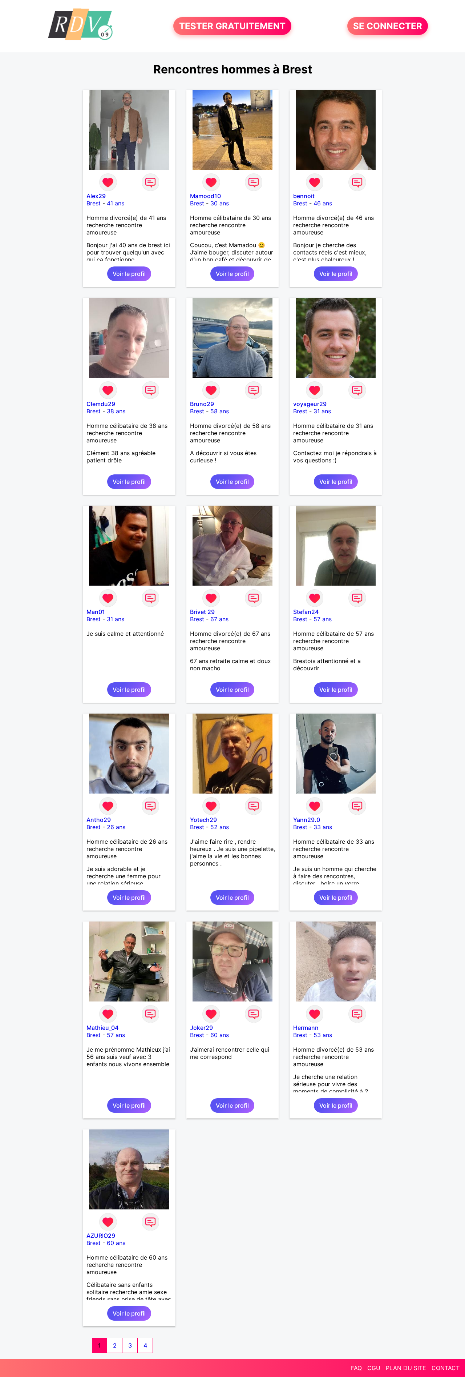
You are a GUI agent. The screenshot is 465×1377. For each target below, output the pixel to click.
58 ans (219, 411)
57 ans (323, 619)
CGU (373, 1368)
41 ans (115, 203)
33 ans (323, 827)
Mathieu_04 (102, 1027)
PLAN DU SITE (406, 1368)
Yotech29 (203, 819)
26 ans (116, 827)
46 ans (323, 203)
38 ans (116, 411)
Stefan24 (306, 611)
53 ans (323, 1035)
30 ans (219, 203)
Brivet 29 (202, 611)
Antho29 (98, 819)
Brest (93, 203)
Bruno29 (202, 404)
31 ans (322, 411)
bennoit (304, 196)
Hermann (306, 1027)
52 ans (219, 827)
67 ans (219, 619)
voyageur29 (310, 404)
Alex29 (96, 196)
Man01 (95, 611)
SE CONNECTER (387, 26)
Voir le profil (129, 273)
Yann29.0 (306, 819)
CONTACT (446, 1368)
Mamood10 (205, 196)
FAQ (356, 1368)
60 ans (219, 1035)
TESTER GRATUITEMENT (232, 26)
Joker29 (201, 1027)
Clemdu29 (100, 404)
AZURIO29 (100, 1235)
